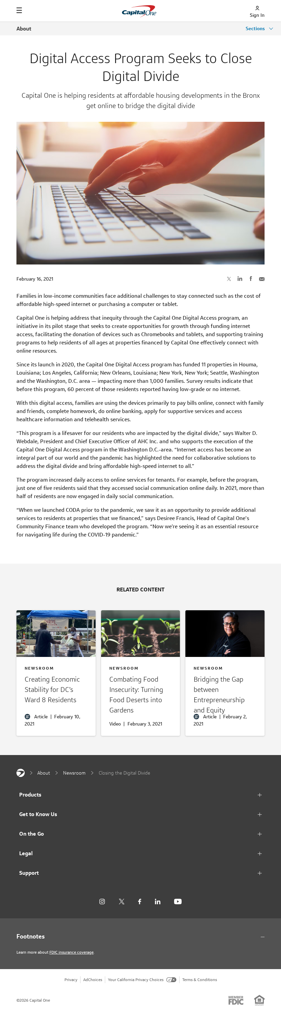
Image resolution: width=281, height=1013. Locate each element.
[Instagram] (102, 902)
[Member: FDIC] (236, 1000)
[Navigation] (19, 10)
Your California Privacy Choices (135, 979)
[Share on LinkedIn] (240, 278)
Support (29, 872)
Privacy (70, 979)
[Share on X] (229, 278)
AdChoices (92, 979)
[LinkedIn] (157, 902)
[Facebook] (139, 902)
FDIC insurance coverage (71, 952)
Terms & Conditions (199, 979)
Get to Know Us (38, 814)
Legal (26, 853)
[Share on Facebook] (251, 278)
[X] (121, 901)
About (23, 28)
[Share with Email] (262, 278)
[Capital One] (20, 773)
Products (30, 794)
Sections (256, 28)
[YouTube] (178, 902)
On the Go (31, 833)
